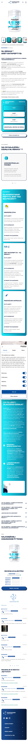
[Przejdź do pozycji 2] (9, 39)
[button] (4, 47)
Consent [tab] (5, 350)
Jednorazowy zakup (9, 102)
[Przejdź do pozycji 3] (14, 39)
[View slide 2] (14, 183)
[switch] (24, 377)
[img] (4, 609)
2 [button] (12, 665)
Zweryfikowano (13, 601)
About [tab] (22, 350)
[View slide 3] (15, 183)
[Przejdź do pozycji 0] (3, 39)
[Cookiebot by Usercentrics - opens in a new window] (20, 346)
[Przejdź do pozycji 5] (25, 39)
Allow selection (14, 396)
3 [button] (14, 665)
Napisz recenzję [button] (14, 588)
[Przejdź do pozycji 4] (19, 39)
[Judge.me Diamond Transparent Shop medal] (13, 596)
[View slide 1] (12, 183)
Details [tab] (14, 350)
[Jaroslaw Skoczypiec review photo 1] (4, 628)
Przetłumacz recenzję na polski (10, 682)
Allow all (14, 391)
